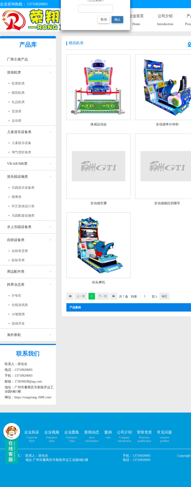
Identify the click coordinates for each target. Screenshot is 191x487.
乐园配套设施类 (23, 215)
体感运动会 (98, 124)
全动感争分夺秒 (167, 124)
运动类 (16, 120)
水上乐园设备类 (19, 227)
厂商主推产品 (17, 59)
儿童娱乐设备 (21, 143)
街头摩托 (98, 282)
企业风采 (31, 432)
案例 (108, 432)
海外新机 (14, 335)
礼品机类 (18, 102)
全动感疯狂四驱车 (167, 203)
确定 (164, 296)
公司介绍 (124, 432)
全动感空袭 (98, 203)
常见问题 (164, 432)
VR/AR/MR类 (17, 163)
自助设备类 (15, 240)
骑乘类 (16, 197)
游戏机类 (14, 72)
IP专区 (16, 295)
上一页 (81, 296)
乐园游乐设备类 (23, 187)
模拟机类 (18, 92)
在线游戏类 (20, 305)
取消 (104, 19)
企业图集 (71, 432)
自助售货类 (20, 251)
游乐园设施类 (17, 176)
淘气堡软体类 (21, 152)
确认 (117, 19)
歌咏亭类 (18, 260)
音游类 (16, 111)
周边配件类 (15, 271)
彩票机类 (18, 83)
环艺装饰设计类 (23, 206)
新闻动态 (91, 432)
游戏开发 (18, 323)
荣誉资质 (144, 432)
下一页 (103, 296)
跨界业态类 (15, 284)
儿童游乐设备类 (19, 132)
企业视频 (51, 432)
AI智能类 (18, 314)
